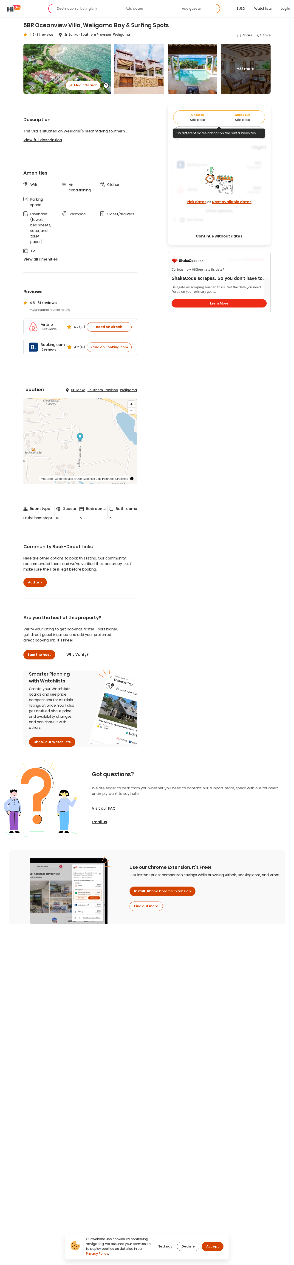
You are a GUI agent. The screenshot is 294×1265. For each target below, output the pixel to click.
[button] (241, 8)
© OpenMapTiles (84, 478)
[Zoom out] (131, 410)
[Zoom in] (131, 404)
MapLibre (47, 478)
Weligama (121, 34)
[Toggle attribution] (132, 478)
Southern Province (96, 34)
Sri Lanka (71, 34)
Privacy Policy (97, 1253)
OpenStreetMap (118, 478)
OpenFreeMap (64, 478)
